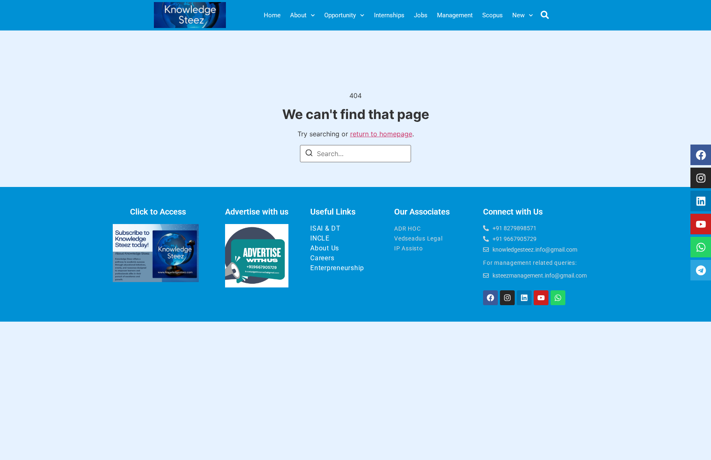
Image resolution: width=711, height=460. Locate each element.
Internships (389, 15)
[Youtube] (700, 224)
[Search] (309, 154)
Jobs (421, 15)
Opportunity (340, 15)
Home (272, 15)
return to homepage (381, 134)
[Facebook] (700, 155)
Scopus (492, 15)
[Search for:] (355, 153)
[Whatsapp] (700, 247)
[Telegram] (700, 270)
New (518, 15)
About (298, 15)
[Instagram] (700, 178)
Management (455, 15)
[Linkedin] (700, 201)
